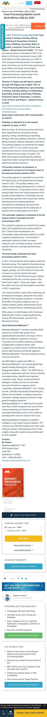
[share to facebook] (18, 578)
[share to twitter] (22, 578)
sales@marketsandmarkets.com (16, 460)
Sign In (37, 3)
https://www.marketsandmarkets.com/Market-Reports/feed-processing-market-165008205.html (21, 109)
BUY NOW (23, 538)
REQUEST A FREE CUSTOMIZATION (23, 635)
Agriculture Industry (18, 9)
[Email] (5, 578)
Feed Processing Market (24, 35)
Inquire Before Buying (23, 550)
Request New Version (22, 545)
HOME (4, 9)
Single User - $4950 (14, 527)
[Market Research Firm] (7, 3)
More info (36, 707)
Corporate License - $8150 (16, 531)
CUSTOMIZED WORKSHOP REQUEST (23, 685)
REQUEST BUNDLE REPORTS (23, 566)
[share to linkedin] (26, 578)
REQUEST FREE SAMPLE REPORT (25, 515)
